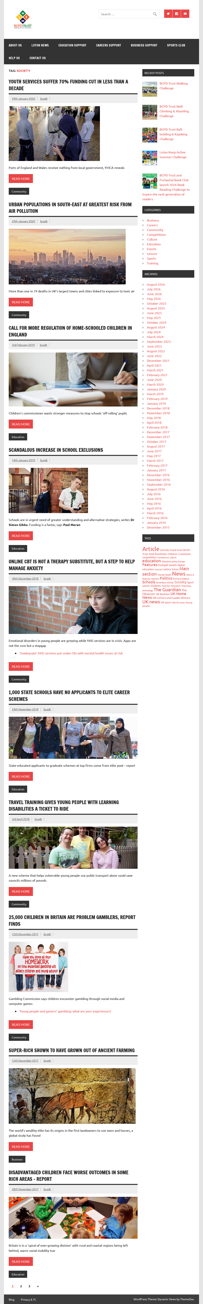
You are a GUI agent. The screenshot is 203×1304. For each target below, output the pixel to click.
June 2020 (154, 379)
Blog (11, 1299)
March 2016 (155, 513)
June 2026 (154, 294)
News (179, 573)
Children (172, 554)
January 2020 (156, 389)
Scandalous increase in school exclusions (56, 450)
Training (152, 263)
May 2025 (154, 318)
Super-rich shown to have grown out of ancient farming (72, 1050)
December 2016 (158, 475)
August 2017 (156, 446)
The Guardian (167, 589)
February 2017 (157, 465)
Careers (152, 225)
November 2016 (158, 480)
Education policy (169, 561)
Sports (151, 258)
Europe (181, 561)
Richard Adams (181, 578)
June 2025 (154, 313)
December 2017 (158, 432)
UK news (151, 601)
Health (173, 565)
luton (175, 569)
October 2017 (156, 441)
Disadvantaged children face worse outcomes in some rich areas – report (68, 1176)
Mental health (164, 574)
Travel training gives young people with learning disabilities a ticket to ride (64, 805)
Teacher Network (171, 585)
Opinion (155, 578)
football (163, 565)
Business (17, 1159)
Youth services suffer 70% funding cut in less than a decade (68, 85)
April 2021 (154, 365)
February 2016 (157, 518)
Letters (167, 569)
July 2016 (154, 494)
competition (149, 557)
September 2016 (159, 484)
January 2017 (156, 470)
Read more (21, 178)
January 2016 (156, 522)
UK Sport (166, 602)
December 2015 (158, 527)
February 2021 (157, 375)
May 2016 (154, 503)
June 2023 (154, 346)
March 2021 (155, 370)
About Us (15, 45)
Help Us (14, 58)
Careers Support (108, 45)
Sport (190, 582)
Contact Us (38, 58)
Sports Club (176, 45)
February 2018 (157, 427)
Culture (152, 239)
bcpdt (44, 98)
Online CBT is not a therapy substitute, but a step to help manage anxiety (72, 565)
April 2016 (154, 508)
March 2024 (155, 337)
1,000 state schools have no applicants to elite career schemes (69, 695)
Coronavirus (163, 557)
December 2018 (158, 408)
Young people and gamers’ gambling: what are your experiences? (65, 1011)
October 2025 (156, 303)
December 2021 (158, 360)
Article (150, 548)
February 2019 (157, 399)
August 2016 (156, 489)
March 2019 (155, 394)
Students (156, 585)
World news (178, 602)
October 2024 (156, 322)
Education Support (72, 45)
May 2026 (154, 298)
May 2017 (154, 456)
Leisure (152, 253)
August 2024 (156, 327)
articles (164, 550)
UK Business (163, 594)
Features (149, 564)
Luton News (40, 45)
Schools (148, 581)
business (161, 554)
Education (18, 437)
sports (146, 585)
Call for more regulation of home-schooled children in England (70, 331)
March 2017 (155, 460)
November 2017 (158, 437)
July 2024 (154, 332)
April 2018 (154, 422)
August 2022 (156, 351)
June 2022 (154, 356)
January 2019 (156, 403)
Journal (158, 569)
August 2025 (156, 308)
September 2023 (159, 341)
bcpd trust (176, 550)
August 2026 (156, 284)
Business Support (144, 45)
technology (147, 590)
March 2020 (155, 384)
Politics (166, 578)
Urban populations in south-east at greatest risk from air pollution (70, 208)
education (151, 560)
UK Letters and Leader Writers (171, 597)
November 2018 (158, 413)
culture (173, 557)
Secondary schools (165, 582)
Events (151, 249)
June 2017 (154, 451)
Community (19, 191)
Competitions (156, 234)
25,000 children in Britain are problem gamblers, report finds (72, 920)
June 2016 (154, 499)
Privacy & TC (28, 1299)
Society (180, 582)
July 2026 (154, 289)
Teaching (186, 585)
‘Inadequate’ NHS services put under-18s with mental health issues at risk (71, 653)
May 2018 (154, 418)
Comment (184, 554)
